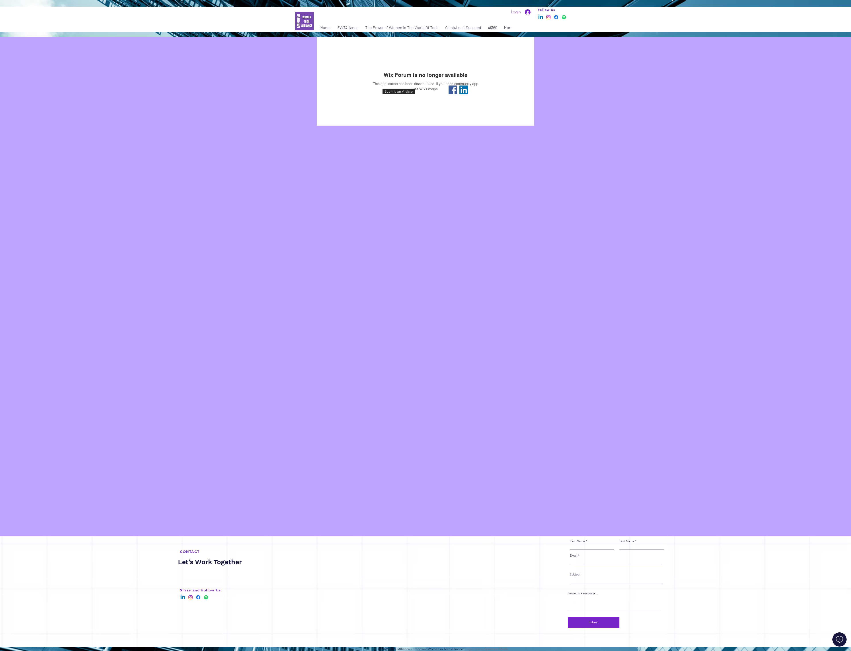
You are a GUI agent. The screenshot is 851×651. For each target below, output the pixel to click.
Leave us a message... (583, 593)
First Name (577, 541)
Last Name (626, 541)
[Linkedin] (540, 17)
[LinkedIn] (463, 90)
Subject (575, 574)
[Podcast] (564, 17)
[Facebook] (556, 17)
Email (573, 555)
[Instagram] (548, 17)
